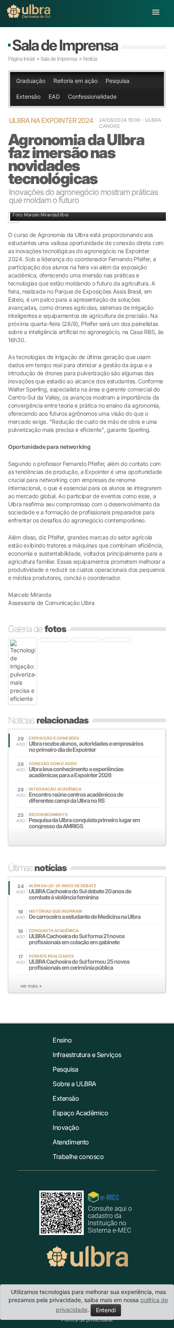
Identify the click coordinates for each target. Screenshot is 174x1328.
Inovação (66, 1127)
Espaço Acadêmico (80, 1113)
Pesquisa (117, 80)
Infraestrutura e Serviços (87, 1055)
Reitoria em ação (75, 80)
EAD (54, 96)
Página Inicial (21, 58)
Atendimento (71, 1142)
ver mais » (31, 986)
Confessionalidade (92, 96)
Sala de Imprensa (65, 45)
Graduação (30, 80)
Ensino (62, 1040)
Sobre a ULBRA (74, 1084)
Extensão (28, 96)
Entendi (106, 1310)
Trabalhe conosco (78, 1156)
